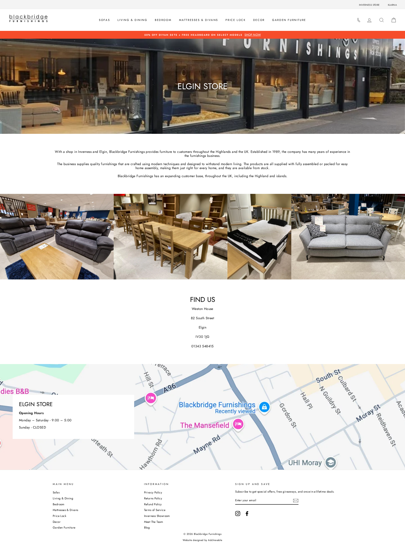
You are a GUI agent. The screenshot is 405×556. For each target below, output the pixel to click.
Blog (147, 527)
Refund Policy (153, 504)
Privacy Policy (153, 492)
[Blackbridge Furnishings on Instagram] (237, 513)
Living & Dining (132, 20)
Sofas (104, 20)
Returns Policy (153, 498)
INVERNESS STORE (369, 5)
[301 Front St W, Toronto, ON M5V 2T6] (202, 417)
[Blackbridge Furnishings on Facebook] (247, 513)
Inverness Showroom (157, 516)
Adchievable (215, 540)
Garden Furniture (289, 20)
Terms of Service (154, 510)
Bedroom (163, 20)
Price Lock (235, 20)
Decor (259, 20)
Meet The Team (153, 522)
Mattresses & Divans (198, 20)
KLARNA (392, 5)
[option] (202, 35)
